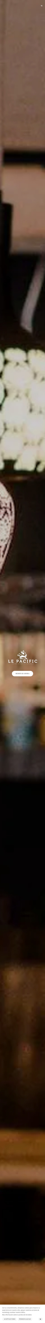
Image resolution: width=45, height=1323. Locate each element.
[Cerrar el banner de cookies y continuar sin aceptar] (40, 1319)
